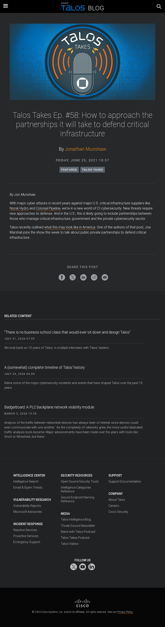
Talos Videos (70, 543)
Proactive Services (25, 536)
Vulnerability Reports (27, 505)
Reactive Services (25, 530)
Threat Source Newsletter (78, 525)
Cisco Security (118, 511)
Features (69, 169)
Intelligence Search (25, 481)
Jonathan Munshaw (85, 149)
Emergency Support (26, 542)
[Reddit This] (94, 277)
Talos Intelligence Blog (76, 519)
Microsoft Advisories (27, 511)
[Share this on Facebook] (62, 277)
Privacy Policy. (125, 611)
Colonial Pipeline (48, 208)
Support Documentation (124, 481)
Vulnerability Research (32, 499)
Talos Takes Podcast (75, 537)
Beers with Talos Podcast (78, 531)
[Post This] (72, 277)
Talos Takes (92, 169)
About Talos (116, 499)
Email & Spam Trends (27, 487)
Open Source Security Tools (80, 481)
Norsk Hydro (19, 208)
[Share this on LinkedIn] (83, 277)
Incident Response (28, 524)
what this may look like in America (69, 227)
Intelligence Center (29, 475)
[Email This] (105, 277)
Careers (113, 505)
